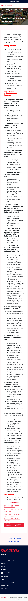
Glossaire (3, 566)
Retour (4, 15)
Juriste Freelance (14, 502)
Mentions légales (5, 585)
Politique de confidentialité (7, 582)
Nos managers (4, 558)
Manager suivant (13, 541)
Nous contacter (4, 576)
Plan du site (4, 588)
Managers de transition (11, 9)
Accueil (2, 9)
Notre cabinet (4, 563)
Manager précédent (14, 538)
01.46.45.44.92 (15, 1)
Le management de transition (8, 560)
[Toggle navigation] (25, 5)
